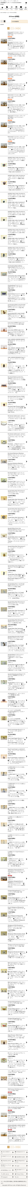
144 (17, 28)
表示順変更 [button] (16, 21)
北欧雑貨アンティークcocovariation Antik (10, 3)
